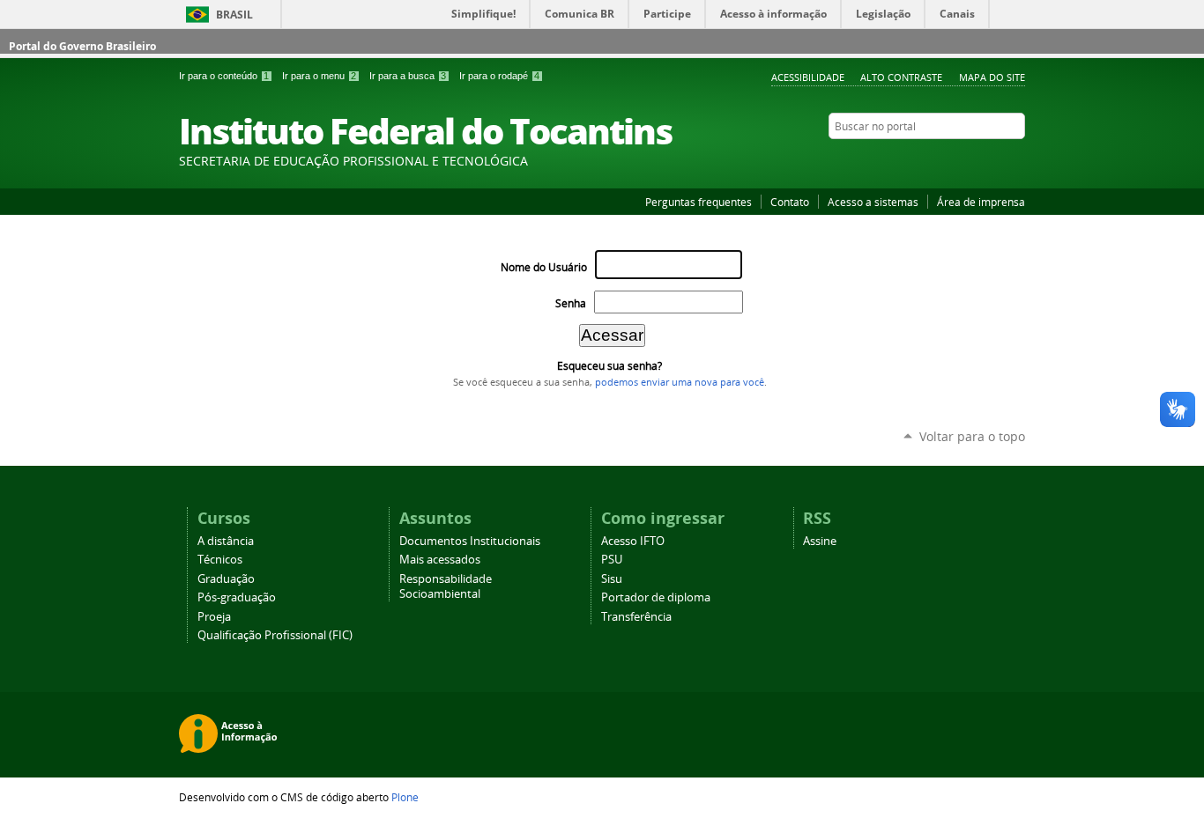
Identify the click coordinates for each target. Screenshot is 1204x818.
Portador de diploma (655, 597)
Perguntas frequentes (698, 202)
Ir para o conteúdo (224, 75)
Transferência (636, 616)
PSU (611, 559)
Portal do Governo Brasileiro (82, 46)
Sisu (611, 578)
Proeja (214, 616)
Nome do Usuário (544, 267)
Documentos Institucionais (469, 541)
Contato (789, 202)
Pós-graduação (236, 597)
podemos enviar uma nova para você (679, 382)
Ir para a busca (407, 75)
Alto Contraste (901, 77)
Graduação (226, 578)
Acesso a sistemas (873, 202)
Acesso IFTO (633, 541)
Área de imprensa (981, 202)
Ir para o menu (319, 75)
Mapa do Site (992, 77)
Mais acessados (439, 559)
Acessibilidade (807, 77)
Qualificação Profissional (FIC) (275, 635)
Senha (570, 303)
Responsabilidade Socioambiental (445, 586)
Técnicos (219, 559)
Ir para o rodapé (499, 75)
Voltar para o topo (972, 436)
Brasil (234, 14)
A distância (225, 541)
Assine (819, 541)
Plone (405, 797)
